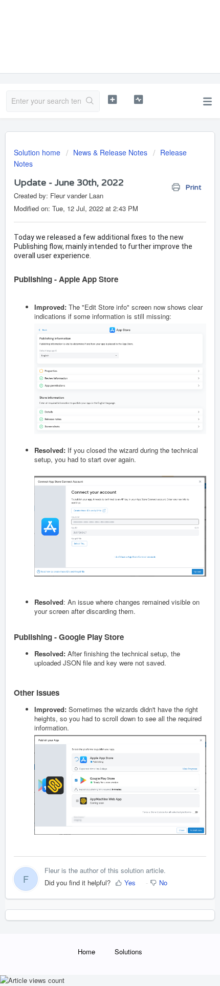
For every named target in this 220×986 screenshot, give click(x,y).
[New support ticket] (112, 100)
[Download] (91, 495)
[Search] (90, 101)
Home (86, 951)
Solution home (38, 152)
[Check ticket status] (138, 100)
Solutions (128, 951)
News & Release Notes (110, 152)
